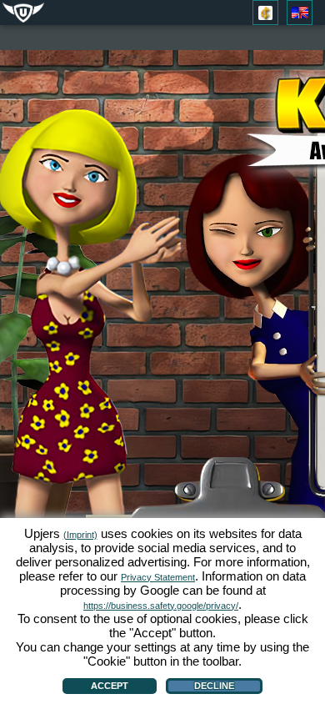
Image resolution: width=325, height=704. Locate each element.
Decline (214, 686)
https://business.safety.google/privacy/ (160, 606)
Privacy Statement (158, 577)
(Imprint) (80, 535)
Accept (109, 686)
